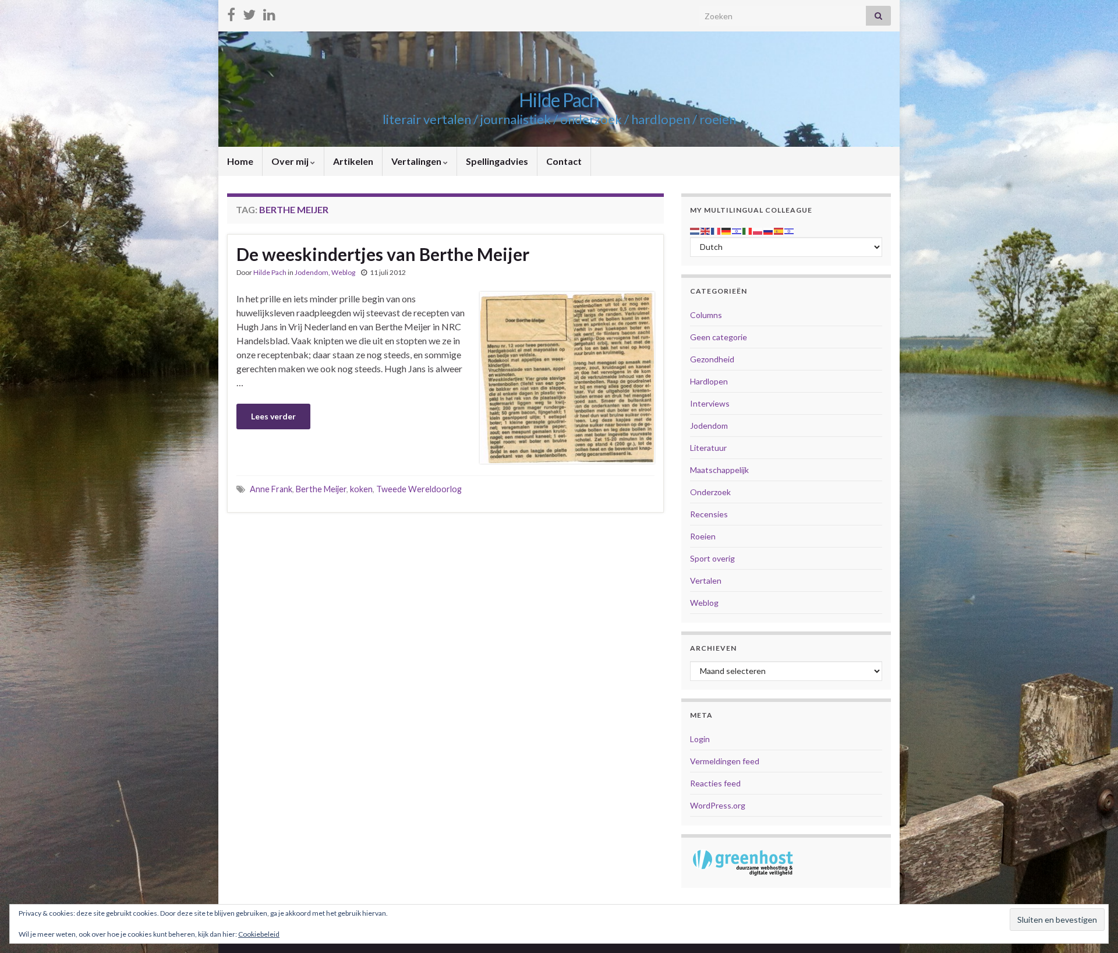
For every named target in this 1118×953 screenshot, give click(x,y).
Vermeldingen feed (724, 761)
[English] (705, 229)
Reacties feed (715, 783)
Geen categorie (718, 337)
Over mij (290, 161)
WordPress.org (717, 805)
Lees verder (273, 416)
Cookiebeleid (259, 934)
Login (700, 739)
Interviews (710, 403)
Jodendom (311, 272)
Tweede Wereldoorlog (419, 489)
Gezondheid (712, 359)
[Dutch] (695, 229)
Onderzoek (710, 492)
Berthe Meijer (321, 489)
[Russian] (768, 229)
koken (361, 489)
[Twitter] (249, 12)
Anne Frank (271, 489)
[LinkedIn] (269, 12)
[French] (716, 229)
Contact (564, 161)
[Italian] (747, 229)
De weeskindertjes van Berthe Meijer (382, 253)
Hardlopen (709, 381)
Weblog (343, 272)
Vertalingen (417, 161)
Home (240, 161)
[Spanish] (779, 229)
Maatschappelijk (719, 470)
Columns (706, 315)
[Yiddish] (789, 229)
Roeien (703, 536)
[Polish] (758, 229)
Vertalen (705, 580)
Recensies (709, 514)
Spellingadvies (497, 161)
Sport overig (712, 558)
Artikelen (353, 161)
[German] (726, 229)
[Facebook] (231, 12)
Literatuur (708, 448)
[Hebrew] (737, 229)
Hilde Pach (559, 100)
